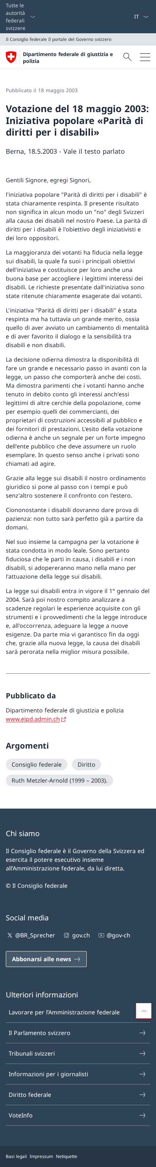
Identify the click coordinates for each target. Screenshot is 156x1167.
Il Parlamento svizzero (39, 1033)
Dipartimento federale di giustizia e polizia (68, 57)
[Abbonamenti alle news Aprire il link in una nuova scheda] (131, 16)
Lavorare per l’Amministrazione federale (64, 1012)
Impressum (41, 1156)
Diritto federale (30, 1095)
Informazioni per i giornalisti (48, 1074)
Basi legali (16, 1156)
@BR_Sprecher (35, 935)
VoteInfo (21, 1115)
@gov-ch (118, 935)
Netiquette (66, 1156)
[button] (144, 1011)
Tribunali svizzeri (32, 1053)
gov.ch (81, 935)
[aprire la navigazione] (145, 57)
